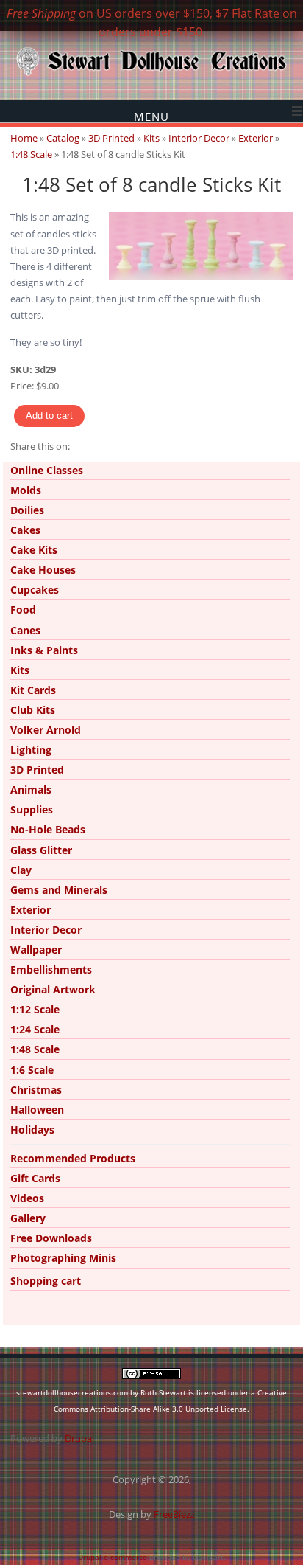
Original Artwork (53, 989)
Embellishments (51, 969)
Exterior (255, 138)
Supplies (31, 809)
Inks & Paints (44, 650)
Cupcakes (34, 590)
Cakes (25, 530)
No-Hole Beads (47, 829)
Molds (25, 490)
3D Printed (111, 138)
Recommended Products (72, 1158)
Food (23, 610)
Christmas (36, 1090)
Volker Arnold (45, 730)
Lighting (30, 750)
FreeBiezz (174, 1514)
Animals (30, 789)
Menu (151, 116)
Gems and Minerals (58, 890)
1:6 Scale (32, 1070)
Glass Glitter (41, 850)
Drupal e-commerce (112, 1557)
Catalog (62, 138)
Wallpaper (36, 950)
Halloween (37, 1110)
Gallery (28, 1218)
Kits (151, 138)
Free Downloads (51, 1238)
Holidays (32, 1129)
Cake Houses (43, 570)
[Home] (151, 74)
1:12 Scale (35, 1009)
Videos (27, 1198)
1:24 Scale (35, 1029)
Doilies (27, 510)
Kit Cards (33, 690)
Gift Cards (35, 1178)
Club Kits (32, 710)
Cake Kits (33, 550)
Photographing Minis (63, 1258)
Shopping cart (45, 1281)
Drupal (79, 1438)
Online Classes (46, 470)
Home (24, 138)
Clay (21, 870)
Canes (25, 630)
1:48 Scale (31, 154)
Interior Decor (198, 138)
